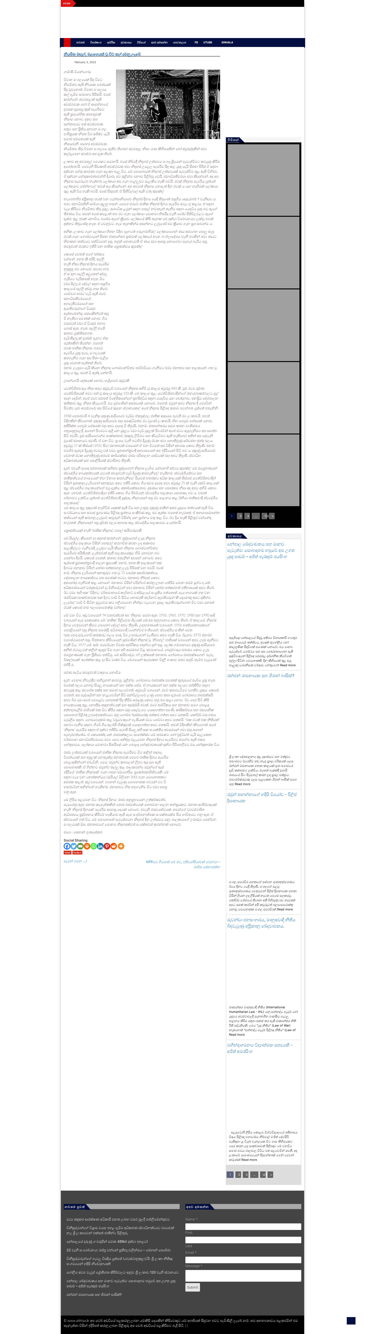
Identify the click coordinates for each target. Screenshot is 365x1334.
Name (191, 1219)
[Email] (80, 846)
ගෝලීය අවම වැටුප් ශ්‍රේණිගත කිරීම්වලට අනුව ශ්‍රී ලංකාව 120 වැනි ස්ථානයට (123, 1272)
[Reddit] (113, 846)
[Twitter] (73, 846)
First (189, 1233)
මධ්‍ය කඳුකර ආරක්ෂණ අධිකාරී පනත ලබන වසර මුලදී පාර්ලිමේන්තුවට (118, 1219)
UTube (207, 42)
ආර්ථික (111, 42)
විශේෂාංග (96, 42)
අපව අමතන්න (159, 42)
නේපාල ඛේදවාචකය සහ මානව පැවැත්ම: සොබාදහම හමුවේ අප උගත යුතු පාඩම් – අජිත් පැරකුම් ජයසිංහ (261, 550)
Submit (192, 1287)
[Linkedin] (100, 846)
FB (196, 42)
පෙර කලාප (179, 42)
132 (265, 516)
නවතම (80, 42)
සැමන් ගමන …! (75, 861)
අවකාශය (126, 42)
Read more (288, 665)
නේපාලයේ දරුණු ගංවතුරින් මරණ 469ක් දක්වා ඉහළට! (107, 1241)
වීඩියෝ (141, 42)
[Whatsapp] (93, 846)
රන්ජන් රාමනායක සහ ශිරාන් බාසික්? (260, 675)
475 (264, 1175)
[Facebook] (67, 846)
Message (193, 1266)
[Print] (87, 846)
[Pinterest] (107, 846)
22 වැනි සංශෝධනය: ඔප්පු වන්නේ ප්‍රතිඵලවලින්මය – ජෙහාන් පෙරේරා (119, 1250)
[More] (121, 846)
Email (191, 1253)
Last (188, 1246)
